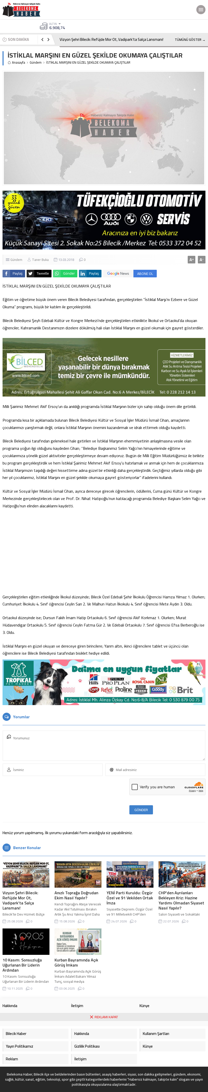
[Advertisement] (104, 551)
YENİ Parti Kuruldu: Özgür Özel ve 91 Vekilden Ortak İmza (130, 898)
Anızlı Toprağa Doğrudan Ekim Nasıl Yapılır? (76, 895)
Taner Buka (40, 260)
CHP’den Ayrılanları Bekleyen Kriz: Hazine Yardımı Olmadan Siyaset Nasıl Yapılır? (181, 900)
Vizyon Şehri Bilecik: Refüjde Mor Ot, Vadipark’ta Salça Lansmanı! (111, 39)
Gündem (36, 62)
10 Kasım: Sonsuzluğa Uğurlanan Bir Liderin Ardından (22, 965)
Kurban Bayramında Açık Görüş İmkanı (76, 962)
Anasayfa (18, 62)
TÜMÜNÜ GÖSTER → (190, 40)
